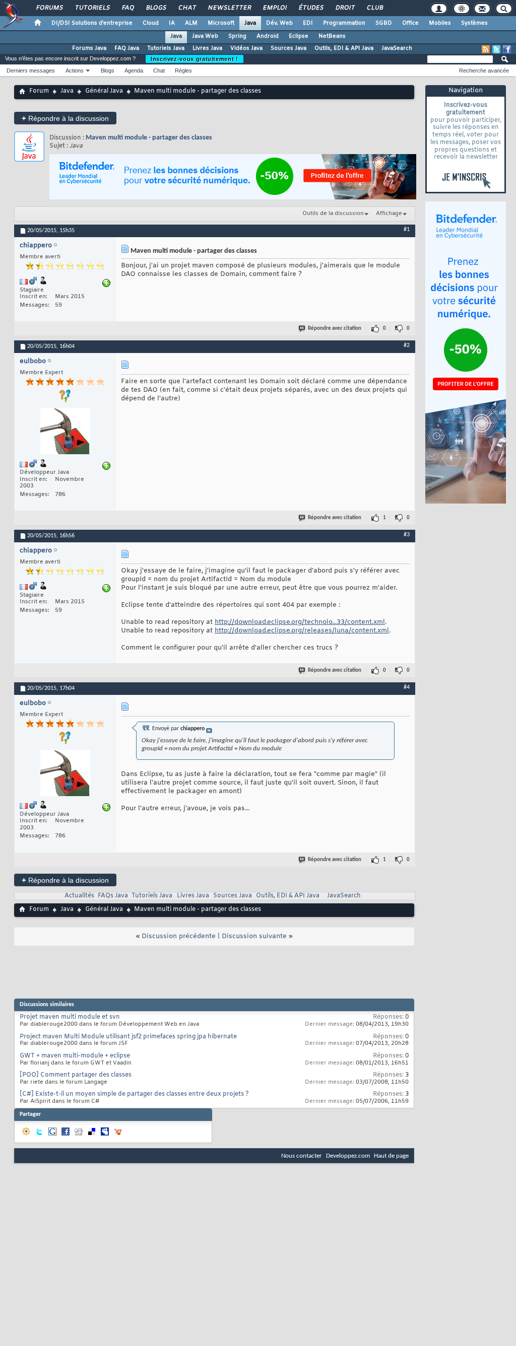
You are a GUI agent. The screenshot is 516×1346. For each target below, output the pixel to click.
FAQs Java (113, 896)
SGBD (383, 23)
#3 (407, 535)
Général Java (104, 91)
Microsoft (221, 23)
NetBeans (332, 36)
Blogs (156, 8)
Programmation (344, 23)
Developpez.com (348, 1156)
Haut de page (391, 1156)
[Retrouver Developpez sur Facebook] (507, 49)
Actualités (79, 896)
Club (374, 8)
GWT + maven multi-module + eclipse (75, 1056)
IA (172, 23)
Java (250, 23)
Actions (75, 70)
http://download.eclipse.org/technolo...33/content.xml (300, 622)
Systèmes (474, 23)
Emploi (274, 8)
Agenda (133, 70)
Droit (344, 8)
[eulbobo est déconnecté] (65, 432)
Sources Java (288, 48)
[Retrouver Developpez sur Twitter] (496, 49)
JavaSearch (396, 48)
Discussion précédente (179, 936)
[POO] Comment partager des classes (76, 1075)
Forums (49, 8)
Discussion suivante (254, 936)
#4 (407, 687)
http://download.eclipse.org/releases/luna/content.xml (302, 630)
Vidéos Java (246, 48)
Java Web (205, 36)
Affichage (389, 213)
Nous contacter (301, 1156)
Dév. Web (279, 23)
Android (267, 36)
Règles (183, 70)
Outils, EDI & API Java (343, 48)
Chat (187, 8)
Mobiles (440, 23)
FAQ (127, 8)
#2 (407, 345)
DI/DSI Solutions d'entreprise (92, 23)
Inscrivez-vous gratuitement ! (194, 59)
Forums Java (89, 48)
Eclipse (298, 36)
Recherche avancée (484, 70)
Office (410, 23)
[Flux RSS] (486, 49)
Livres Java (207, 48)
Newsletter (229, 8)
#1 (407, 230)
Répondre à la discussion (65, 118)
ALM (191, 23)
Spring (237, 36)
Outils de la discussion (333, 213)
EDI (308, 23)
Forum (39, 91)
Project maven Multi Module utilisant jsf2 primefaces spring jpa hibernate (128, 1037)
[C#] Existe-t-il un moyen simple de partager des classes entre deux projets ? (134, 1094)
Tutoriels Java (165, 48)
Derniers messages (31, 70)
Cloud (151, 23)
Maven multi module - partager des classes (149, 137)
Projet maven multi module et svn (70, 1017)
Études (310, 8)
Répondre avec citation (334, 328)
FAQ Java (126, 48)
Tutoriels (92, 8)
